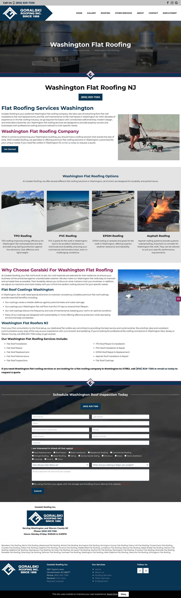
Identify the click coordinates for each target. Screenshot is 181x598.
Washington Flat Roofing (92, 552)
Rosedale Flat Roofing (10, 552)
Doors (119, 456)
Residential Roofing (99, 452)
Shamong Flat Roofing (31, 552)
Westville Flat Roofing (138, 552)
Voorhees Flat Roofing (71, 552)
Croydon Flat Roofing (10, 548)
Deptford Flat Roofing (48, 548)
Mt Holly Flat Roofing (60, 550)
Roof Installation (78, 452)
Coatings (38, 459)
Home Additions (134, 456)
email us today (69, 143)
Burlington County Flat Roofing (114, 545)
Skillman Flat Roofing (51, 552)
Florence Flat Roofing (68, 548)
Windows (108, 456)
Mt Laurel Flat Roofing (80, 550)
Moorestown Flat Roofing (40, 550)
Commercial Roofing (121, 452)
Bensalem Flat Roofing (11, 545)
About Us (99, 572)
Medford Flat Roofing (18, 550)
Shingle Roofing (41, 456)
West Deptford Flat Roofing (116, 552)
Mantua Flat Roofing (131, 548)
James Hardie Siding (90, 456)
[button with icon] (140, 570)
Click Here (61, 578)
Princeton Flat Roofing (145, 550)
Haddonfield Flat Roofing (89, 548)
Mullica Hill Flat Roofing (101, 550)
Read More (112, 594)
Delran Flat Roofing (29, 548)
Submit (38, 491)
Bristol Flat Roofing (69, 545)
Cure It (50, 459)
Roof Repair (61, 452)
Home (65, 50)
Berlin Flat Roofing (30, 545)
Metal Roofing (59, 456)
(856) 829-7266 (25, 2)
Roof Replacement (42, 452)
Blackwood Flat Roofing (49, 545)
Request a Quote (55, 581)
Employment (101, 581)
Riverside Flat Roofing (164, 550)
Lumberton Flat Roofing (111, 548)
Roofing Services (81, 50)
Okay (123, 594)
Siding (73, 456)
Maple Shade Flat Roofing (152, 548)
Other (60, 459)
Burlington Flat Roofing (89, 545)
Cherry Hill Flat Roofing (139, 545)
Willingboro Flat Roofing (160, 552)
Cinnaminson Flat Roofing (161, 545)
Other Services (102, 578)
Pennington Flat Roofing (123, 550)
